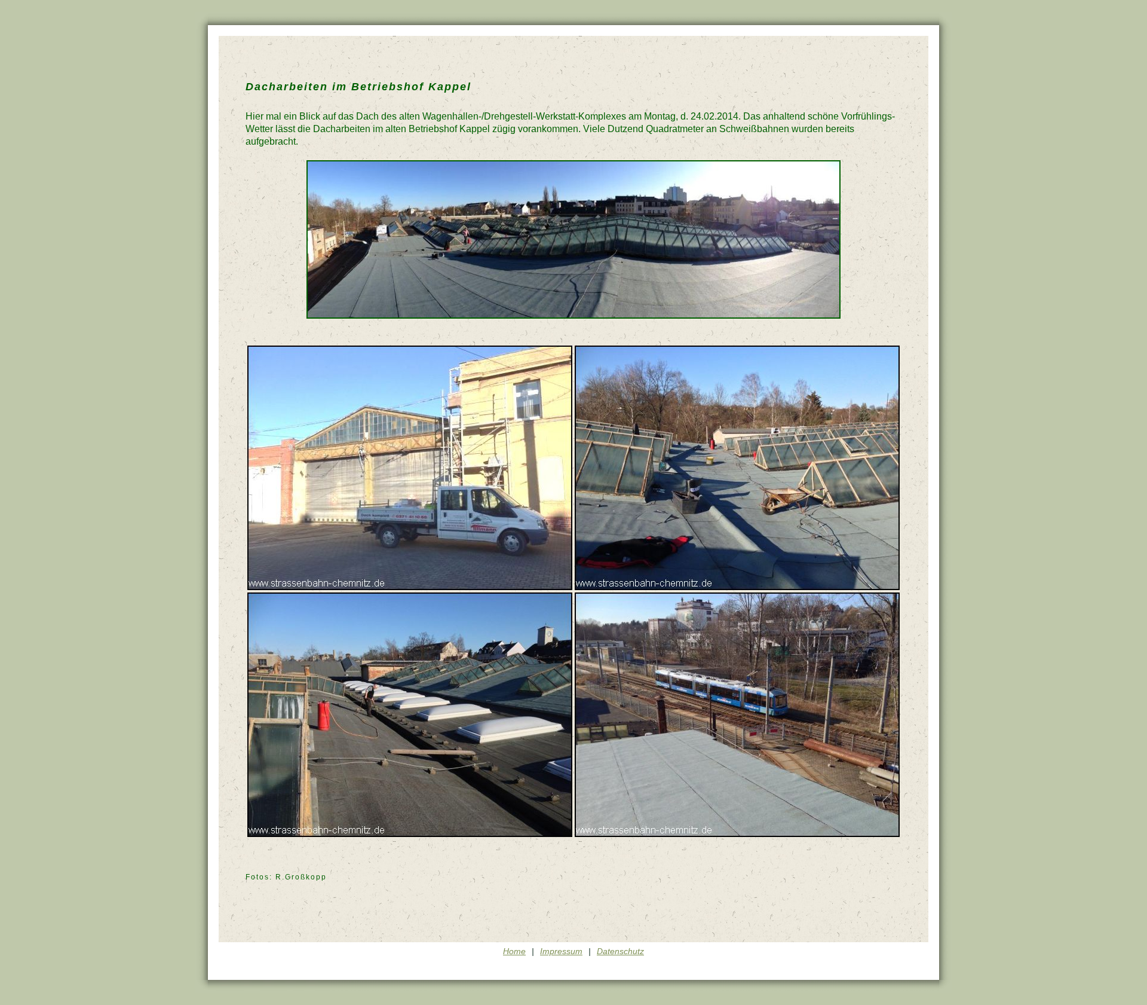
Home (514, 951)
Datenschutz (620, 951)
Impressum (561, 951)
